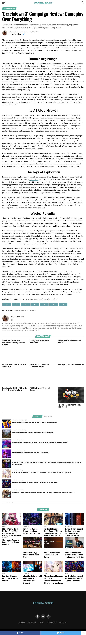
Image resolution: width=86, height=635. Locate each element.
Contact (41, 622)
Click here (6, 299)
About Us (22, 622)
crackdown (19, 310)
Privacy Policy (51, 622)
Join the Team (31, 622)
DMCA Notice (63, 622)
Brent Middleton (16, 34)
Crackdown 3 (30, 310)
